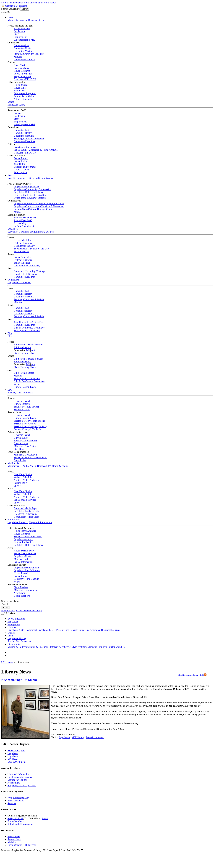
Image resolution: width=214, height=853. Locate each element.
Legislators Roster (23, 556)
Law (10, 389)
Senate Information (23, 562)
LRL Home (7, 662)
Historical (12, 627)
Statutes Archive (22, 409)
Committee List (21, 45)
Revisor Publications (24, 542)
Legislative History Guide (26, 567)
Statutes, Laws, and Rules (20, 392)
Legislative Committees (19, 282)
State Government (28, 630)
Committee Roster (23, 48)
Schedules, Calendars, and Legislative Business (31, 231)
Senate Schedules (22, 257)
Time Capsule (71, 630)
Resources (26, 641)
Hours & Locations (38, 647)
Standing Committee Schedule (29, 54)
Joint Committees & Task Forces (30, 322)
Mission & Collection (18, 647)
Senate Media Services (25, 499)
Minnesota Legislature (16, 5)
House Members (22, 28)
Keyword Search (22, 401)
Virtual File (83, 630)
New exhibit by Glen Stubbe (19, 679)
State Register (20, 449)
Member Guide (21, 559)
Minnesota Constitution (25, 454)
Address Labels (21, 169)
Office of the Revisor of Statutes (30, 197)
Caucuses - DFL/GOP (25, 79)
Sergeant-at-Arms (22, 76)
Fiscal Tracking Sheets (25, 353)
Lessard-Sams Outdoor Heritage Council (34, 209)
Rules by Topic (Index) (25, 440)
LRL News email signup (188, 675)
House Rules (20, 87)
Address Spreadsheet (24, 99)
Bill (28, 350)
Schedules (13, 229)
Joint (10, 175)
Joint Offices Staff (23, 220)
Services (68, 647)
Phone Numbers (15, 821)
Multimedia (13, 463)
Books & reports (22, 595)
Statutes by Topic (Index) (26, 406)
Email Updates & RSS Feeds (22, 845)
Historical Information (18, 774)
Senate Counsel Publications (28, 536)
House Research (22, 70)
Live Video (19, 474)
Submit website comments (20, 824)
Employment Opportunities (111, 647)
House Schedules (22, 240)
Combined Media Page (25, 508)
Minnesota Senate (16, 104)
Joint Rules (19, 90)
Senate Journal (21, 158)
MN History (78, 737)
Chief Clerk (19, 65)
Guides (11, 632)
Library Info (14, 644)
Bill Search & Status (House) (28, 344)
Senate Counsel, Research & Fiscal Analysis (35, 149)
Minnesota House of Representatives (26, 20)
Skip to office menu (32, 2)
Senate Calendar (22, 262)
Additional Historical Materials (105, 630)
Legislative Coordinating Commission (32, 189)
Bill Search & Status (24, 372)
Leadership (19, 31)
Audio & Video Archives (26, 480)
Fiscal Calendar (21, 251)
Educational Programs (25, 93)
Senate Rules (20, 161)
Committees (13, 279)
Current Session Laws (25, 387)
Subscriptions (20, 172)
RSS (202, 675)
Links (10, 635)
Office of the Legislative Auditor (30, 195)
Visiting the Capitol (17, 780)
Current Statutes (22, 404)
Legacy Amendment (24, 226)
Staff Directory (56, 647)
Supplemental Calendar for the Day (31, 248)
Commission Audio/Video (26, 516)
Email (45, 818)
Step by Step (14, 641)
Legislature (13, 630)
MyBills (18, 375)
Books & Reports (16, 618)
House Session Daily (24, 550)
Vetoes (17, 384)
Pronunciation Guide (24, 96)
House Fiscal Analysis (25, 531)
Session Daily (20, 483)
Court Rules (20, 460)
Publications (14, 519)
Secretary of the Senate (25, 147)
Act (33, 350)
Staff (16, 34)
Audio (29, 474)
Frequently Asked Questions (22, 785)
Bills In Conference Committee (29, 327)
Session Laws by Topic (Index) (29, 420)
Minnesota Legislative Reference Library (21, 610)
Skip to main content (11, 2)
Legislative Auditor (23, 539)
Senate (11, 102)
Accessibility (20, 223)
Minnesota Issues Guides (26, 590)
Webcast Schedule (23, 477)
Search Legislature (10, 8)
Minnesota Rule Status (25, 446)
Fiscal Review (21, 587)
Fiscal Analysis (21, 68)
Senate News (14, 839)
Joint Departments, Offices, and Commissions (30, 178)
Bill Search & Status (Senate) (28, 358)
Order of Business (23, 243)
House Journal (21, 85)
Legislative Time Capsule (26, 578)
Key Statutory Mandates (85, 647)
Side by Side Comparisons (27, 330)
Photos (17, 485)
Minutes (18, 56)
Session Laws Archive (25, 423)
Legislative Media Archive (27, 511)
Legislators (13, 753)
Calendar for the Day (24, 245)
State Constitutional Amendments (30, 457)
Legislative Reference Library (28, 192)
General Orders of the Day (27, 265)
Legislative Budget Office (26, 186)
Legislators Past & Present (27, 570)
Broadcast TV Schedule (25, 274)
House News (14, 836)
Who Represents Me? (24, 39)
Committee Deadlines (24, 59)
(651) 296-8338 (15, 818)
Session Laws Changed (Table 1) (30, 426)
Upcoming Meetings (24, 51)
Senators (18, 113)
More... (17, 212)
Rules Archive (21, 443)
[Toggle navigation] (2, 12)
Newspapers (14, 624)
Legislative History (17, 638)
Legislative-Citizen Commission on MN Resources (39, 203)
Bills (10, 333)
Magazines (13, 621)
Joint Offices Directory (25, 217)
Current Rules (21, 437)
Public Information (23, 73)
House (11, 17)
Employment (20, 37)
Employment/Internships (20, 777)
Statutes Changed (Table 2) (27, 429)
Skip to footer (49, 2)
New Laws (19, 593)
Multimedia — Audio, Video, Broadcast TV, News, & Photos (38, 466)
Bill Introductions (22, 347)
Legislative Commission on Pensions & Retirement (39, 206)
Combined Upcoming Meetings (29, 271)
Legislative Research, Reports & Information (30, 522)
